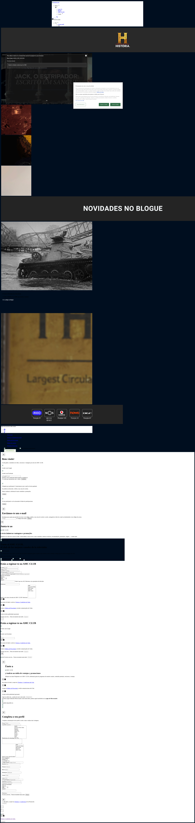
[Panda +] (20, 734)
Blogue (59, 10)
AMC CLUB (61, 12)
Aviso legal (9, 434)
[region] (98, 95)
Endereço (4, 781)
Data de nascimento (5, 575)
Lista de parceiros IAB (80, 100)
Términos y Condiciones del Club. (26, 682)
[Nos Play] (20, 738)
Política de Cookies (100, 92)
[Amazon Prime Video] (20, 727)
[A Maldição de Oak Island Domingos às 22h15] (16, 150)
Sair (59, 25)
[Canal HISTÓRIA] (32, 587)
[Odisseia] (32, 589)
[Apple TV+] (20, 731)
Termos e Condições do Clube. (23, 602)
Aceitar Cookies (115, 104)
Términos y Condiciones (20, 801)
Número (4, 766)
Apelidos (3, 570)
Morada (4, 764)
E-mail (4, 476)
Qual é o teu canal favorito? (8, 756)
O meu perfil (61, 24)
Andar (3, 775)
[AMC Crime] (32, 591)
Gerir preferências (10, 450)
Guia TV (60, 9)
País (3, 758)
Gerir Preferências (80, 104)
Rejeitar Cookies (103, 104)
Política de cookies (11, 443)
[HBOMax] (20, 730)
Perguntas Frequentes (12, 445)
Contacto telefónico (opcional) (8, 574)
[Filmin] (20, 732)
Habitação (4, 772)
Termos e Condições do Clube (14, 437)
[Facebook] (4, 429)
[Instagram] (4, 431)
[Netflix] (20, 726)
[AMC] (32, 585)
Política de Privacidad (12, 688)
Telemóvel (4, 783)
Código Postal (5, 762)
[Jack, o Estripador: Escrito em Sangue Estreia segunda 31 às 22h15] (16, 119)
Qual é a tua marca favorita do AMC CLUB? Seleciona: (14, 597)
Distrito (4, 759)
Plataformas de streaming (8, 738)
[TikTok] (4, 432)
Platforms (3, 584)
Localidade (4, 761)
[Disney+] (20, 729)
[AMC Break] (32, 588)
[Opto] (20, 736)
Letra (3, 778)
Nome (2, 569)
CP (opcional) (4, 572)
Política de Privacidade (12, 440)
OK (46, 100)
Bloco (3, 769)
